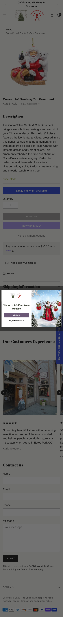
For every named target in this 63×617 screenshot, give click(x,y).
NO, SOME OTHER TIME (16, 321)
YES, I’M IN (16, 315)
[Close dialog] (59, 292)
